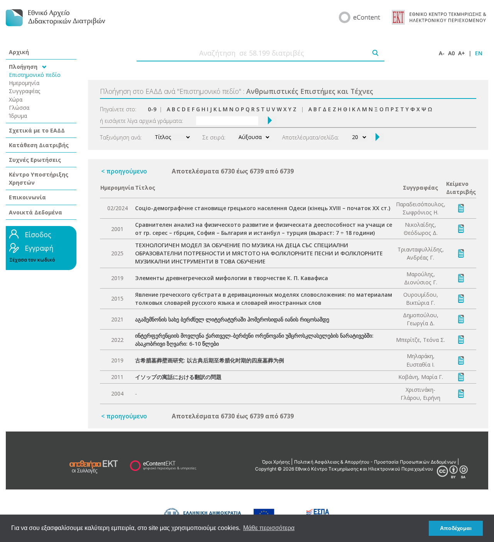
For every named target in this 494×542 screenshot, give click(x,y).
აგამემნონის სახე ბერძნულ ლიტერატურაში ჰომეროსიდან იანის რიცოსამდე (232, 319)
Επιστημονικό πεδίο (35, 74)
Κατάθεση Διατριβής (39, 145)
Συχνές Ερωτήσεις (35, 159)
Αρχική (19, 52)
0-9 (152, 109)
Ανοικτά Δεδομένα (35, 212)
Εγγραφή (39, 248)
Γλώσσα (19, 107)
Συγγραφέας (25, 91)
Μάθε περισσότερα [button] (268, 528)
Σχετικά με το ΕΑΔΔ (37, 130)
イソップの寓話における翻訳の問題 (178, 377)
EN (478, 53)
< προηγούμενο (124, 171)
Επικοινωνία (27, 197)
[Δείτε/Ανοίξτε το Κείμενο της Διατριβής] (461, 207)
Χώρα (15, 99)
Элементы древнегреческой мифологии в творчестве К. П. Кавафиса (231, 278)
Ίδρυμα (18, 115)
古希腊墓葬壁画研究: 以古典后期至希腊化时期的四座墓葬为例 (209, 360)
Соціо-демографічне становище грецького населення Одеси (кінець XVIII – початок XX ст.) (262, 208)
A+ (461, 53)
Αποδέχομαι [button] (456, 528)
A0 (451, 53)
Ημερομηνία (24, 83)
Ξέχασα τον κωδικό (32, 260)
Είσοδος (38, 234)
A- (442, 53)
